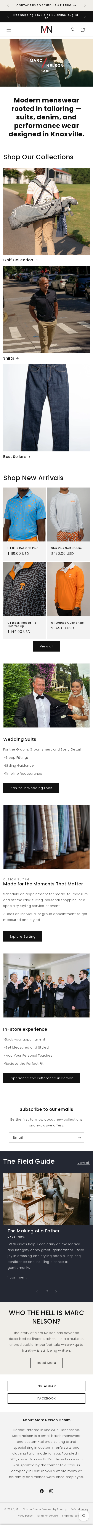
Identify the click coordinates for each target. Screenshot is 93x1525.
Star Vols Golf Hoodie (66, 548)
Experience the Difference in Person (42, 1078)
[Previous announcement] (8, 5)
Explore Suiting (23, 936)
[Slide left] (37, 1291)
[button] (8, 29)
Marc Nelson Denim (28, 1509)
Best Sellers (14, 456)
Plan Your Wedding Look (31, 788)
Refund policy (79, 1509)
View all (46, 646)
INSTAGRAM (46, 1386)
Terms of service (47, 1515)
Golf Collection (18, 260)
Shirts (8, 358)
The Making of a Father (33, 1231)
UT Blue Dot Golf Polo (23, 548)
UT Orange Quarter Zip (67, 622)
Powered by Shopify (54, 1509)
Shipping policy (72, 1515)
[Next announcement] (85, 5)
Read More (46, 1362)
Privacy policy (24, 1515)
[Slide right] (56, 1291)
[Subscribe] (79, 1138)
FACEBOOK (46, 1398)
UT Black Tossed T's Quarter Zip (22, 624)
